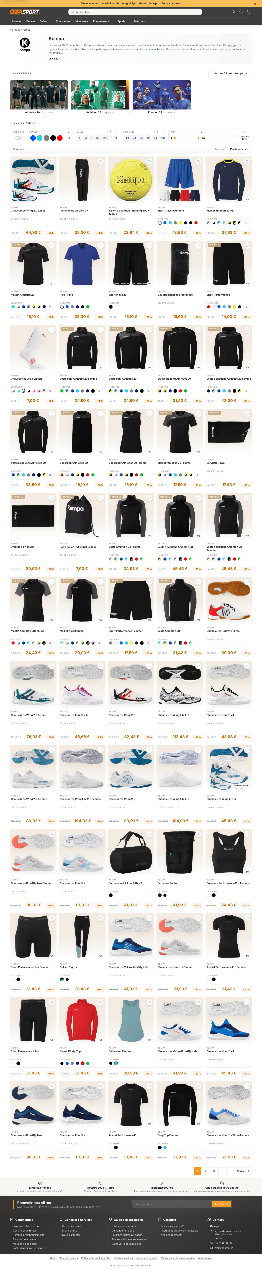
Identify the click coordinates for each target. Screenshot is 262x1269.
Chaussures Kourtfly (72, 883)
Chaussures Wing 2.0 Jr (221, 798)
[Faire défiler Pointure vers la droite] (157, 131)
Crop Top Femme (168, 1135)
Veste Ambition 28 (169, 630)
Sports (121, 21)
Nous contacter (224, 1247)
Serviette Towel (216, 462)
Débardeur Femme (120, 1051)
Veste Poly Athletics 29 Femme (78, 378)
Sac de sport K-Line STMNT (125, 883)
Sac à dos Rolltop (168, 883)
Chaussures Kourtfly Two (26, 1135)
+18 (163, 138)
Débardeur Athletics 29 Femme (127, 462)
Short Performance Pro (25, 1051)
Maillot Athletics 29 (22, 294)
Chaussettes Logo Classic (26, 378)
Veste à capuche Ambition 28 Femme (224, 548)
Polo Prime (66, 294)
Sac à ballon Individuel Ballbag (78, 546)
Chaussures (63, 21)
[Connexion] (233, 12)
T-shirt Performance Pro (123, 1135)
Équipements (101, 21)
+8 (69, 138)
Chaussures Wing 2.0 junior (28, 210)
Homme (16, 21)
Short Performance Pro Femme (29, 967)
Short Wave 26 (118, 294)
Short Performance (218, 294)
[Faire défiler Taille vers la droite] (110, 131)
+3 (246, 307)
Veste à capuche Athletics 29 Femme (229, 378)
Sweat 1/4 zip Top (70, 1051)
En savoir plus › (171, 3)
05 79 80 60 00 (224, 1243)
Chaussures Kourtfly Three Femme (228, 1135)
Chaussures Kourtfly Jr (74, 714)
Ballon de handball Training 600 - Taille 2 (129, 212)
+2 (246, 223)
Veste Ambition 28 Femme (124, 546)
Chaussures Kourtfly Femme (175, 967)
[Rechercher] (72, 12)
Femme (30, 21)
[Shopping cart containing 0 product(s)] (248, 12)
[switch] (18, 138)
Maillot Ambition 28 (72, 630)
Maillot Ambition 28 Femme (27, 630)
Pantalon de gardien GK (74, 210)
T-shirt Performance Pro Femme (226, 967)
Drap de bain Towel (22, 546)
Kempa (15, 207)
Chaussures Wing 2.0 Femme (29, 714)
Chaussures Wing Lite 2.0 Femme (80, 798)
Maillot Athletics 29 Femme (174, 462)
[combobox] (135, 12)
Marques (139, 21)
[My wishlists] (241, 12)
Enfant (43, 21)
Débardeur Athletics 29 (74, 462)
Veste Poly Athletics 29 (123, 378)
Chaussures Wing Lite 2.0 (173, 714)
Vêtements (81, 21)
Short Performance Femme (125, 630)
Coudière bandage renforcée (175, 294)
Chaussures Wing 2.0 (122, 714)
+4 (50, 307)
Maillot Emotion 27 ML (220, 210)
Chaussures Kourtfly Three (223, 630)
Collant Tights (68, 967)
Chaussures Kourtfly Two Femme (31, 883)
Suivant (241, 1171)
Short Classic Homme (171, 210)
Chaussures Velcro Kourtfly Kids (128, 967)
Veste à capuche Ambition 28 (175, 546)
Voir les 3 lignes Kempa (228, 73)
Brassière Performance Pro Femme (228, 883)
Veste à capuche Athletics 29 (28, 462)
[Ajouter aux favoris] (51, 161)
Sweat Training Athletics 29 (174, 378)
